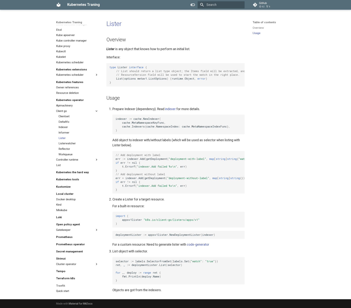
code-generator (198, 244)
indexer (170, 109)
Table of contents (264, 22)
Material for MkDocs (81, 303)
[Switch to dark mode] (193, 5)
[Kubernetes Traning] (58, 5)
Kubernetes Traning (69, 22)
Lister (114, 24)
